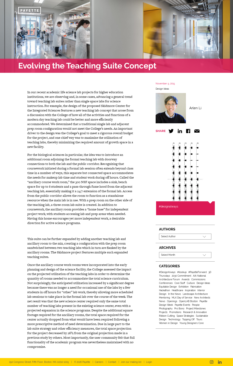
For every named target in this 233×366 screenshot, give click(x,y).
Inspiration (190, 290)
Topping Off (188, 319)
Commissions (198, 279)
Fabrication (196, 286)
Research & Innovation (195, 312)
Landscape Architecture (195, 294)
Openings (172, 301)
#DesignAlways (167, 272)
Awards (186, 279)
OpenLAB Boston (188, 301)
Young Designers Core (192, 323)
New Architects (202, 297)
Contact (112, 362)
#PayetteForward (197, 272)
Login (149, 362)
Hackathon (164, 290)
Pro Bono (179, 308)
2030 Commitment (181, 276)
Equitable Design (168, 286)
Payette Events (182, 305)
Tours (199, 319)
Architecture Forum (169, 279)
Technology (174, 319)
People (196, 305)
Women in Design (168, 323)
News (162, 301)
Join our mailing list (131, 362)
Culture (191, 283)
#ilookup (182, 272)
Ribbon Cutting (167, 316)
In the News (174, 294)
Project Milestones (196, 308)
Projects (163, 312)
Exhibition (184, 286)
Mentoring (164, 297)
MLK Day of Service (182, 297)
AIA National (199, 276)
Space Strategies (185, 316)
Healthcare (177, 290)
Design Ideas (162, 89)
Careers (99, 362)
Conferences (166, 283)
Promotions (175, 312)
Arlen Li (195, 108)
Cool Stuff (180, 283)
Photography (165, 308)
